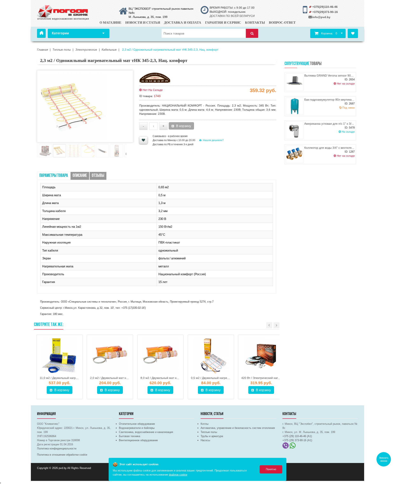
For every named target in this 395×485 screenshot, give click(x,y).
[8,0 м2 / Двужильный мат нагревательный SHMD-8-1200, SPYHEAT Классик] (160, 356)
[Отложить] (143, 140)
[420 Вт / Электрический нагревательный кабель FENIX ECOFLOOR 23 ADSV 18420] (261, 356)
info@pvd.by (321, 17)
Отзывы (98, 175)
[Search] (252, 33)
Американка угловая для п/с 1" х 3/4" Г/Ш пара (335, 123)
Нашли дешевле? (213, 140)
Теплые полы (209, 432)
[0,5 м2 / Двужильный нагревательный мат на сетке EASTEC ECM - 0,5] (211, 356)
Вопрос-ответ (282, 22)
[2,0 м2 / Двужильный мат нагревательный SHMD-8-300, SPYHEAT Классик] (110, 356)
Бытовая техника (129, 436)
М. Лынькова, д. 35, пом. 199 (148, 17)
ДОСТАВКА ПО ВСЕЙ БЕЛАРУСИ (232, 15)
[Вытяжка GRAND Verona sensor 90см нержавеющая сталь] (294, 82)
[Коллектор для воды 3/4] (294, 154)
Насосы (205, 440)
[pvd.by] (63, 11)
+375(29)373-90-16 (325, 12)
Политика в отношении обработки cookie (62, 454)
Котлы (204, 423)
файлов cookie (178, 474)
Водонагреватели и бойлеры (137, 427)
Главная (41, 33)
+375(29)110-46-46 (325, 6)
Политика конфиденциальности (56, 448)
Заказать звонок (383, 459)
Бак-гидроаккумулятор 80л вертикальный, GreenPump (341, 99)
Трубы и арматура (212, 436)
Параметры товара (53, 175)
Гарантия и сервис (223, 22)
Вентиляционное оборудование (138, 440)
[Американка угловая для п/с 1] (294, 130)
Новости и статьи (142, 22)
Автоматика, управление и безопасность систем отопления (238, 427)
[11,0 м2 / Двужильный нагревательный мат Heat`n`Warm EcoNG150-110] (59, 356)
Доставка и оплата (182, 22)
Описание (80, 175)
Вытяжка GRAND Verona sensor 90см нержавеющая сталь (343, 75)
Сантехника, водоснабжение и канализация (146, 432)
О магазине (110, 22)
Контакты (255, 22)
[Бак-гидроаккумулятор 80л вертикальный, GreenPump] (294, 106)
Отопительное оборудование (137, 423)
